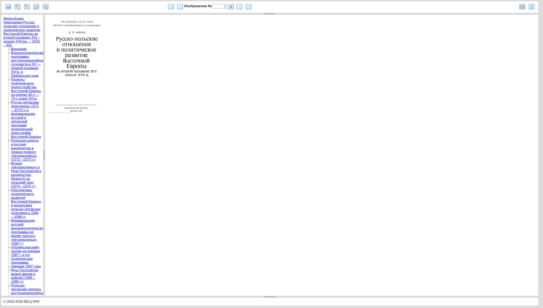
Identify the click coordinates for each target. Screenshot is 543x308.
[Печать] (522, 6)
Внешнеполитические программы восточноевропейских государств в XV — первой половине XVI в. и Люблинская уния (28, 64)
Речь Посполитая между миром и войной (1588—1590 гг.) (24, 275)
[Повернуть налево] (36, 6)
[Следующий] (239, 6)
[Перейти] (231, 6)
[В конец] (248, 6)
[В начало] (171, 6)
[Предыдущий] (180, 6)
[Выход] (531, 6)
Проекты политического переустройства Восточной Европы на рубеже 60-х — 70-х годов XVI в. (26, 89)
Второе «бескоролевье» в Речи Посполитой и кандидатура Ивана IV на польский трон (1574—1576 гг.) (26, 175)
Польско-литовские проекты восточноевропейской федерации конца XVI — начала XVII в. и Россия (28, 295)
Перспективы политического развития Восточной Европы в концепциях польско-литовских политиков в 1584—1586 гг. (26, 203)
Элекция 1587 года (26, 266)
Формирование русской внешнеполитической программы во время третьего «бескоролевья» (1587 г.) (28, 232)
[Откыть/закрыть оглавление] (8, 6)
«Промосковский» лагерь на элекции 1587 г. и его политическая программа (25, 255)
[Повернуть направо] (45, 6)
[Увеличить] (17, 6)
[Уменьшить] (27, 6)
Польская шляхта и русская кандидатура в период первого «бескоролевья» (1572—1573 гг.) (25, 150)
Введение (19, 49)
